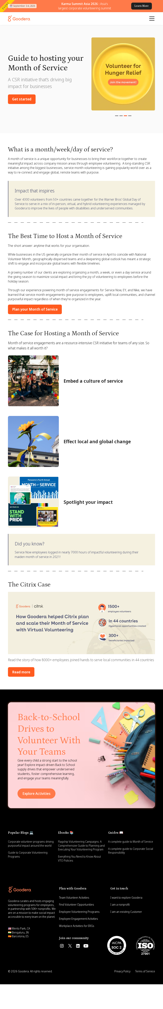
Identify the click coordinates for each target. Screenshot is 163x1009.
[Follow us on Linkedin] (78, 945)
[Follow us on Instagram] (61, 945)
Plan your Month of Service (35, 309)
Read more (21, 672)
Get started (21, 99)
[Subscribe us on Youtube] (85, 945)
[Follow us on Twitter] (70, 945)
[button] (152, 18)
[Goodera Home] (19, 18)
